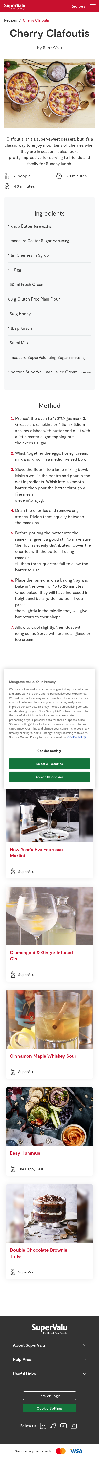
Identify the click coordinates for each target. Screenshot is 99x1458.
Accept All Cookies (49, 777)
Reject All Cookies (49, 763)
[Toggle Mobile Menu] (93, 6)
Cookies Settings (49, 750)
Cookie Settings (50, 1408)
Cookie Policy (76, 737)
